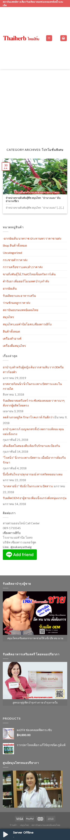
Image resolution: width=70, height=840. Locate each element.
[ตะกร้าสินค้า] (63, 38)
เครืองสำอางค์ (12, 338)
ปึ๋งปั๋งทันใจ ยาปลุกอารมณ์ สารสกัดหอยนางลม (33, 474)
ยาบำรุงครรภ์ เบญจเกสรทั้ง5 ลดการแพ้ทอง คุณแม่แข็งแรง (33, 431)
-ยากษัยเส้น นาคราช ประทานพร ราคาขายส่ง (32, 238)
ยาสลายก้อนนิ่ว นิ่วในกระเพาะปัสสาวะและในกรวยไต (32, 386)
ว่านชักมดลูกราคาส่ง (16, 302)
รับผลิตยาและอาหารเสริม (19, 295)
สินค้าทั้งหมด (11, 331)
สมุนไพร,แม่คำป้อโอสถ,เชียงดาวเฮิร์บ (27, 324)
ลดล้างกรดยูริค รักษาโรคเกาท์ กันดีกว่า (28, 417)
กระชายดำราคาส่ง (15, 260)
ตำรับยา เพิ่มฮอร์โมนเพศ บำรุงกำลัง (26, 281)
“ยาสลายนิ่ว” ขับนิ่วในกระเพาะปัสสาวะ (28, 486)
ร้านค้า (13, 825)
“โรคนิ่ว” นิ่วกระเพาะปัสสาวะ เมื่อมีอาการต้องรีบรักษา (34, 460)
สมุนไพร (8, 317)
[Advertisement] (35, 105)
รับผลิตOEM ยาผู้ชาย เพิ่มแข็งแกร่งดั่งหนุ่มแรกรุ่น (34, 498)
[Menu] (49, 38)
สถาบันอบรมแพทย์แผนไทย (20, 310)
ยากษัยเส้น (10, 288)
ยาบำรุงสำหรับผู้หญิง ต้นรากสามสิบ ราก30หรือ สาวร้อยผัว (33, 369)
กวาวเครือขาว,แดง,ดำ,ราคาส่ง (23, 267)
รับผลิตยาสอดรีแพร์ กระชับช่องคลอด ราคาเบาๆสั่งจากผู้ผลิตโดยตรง (34, 403)
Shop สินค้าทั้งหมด (15, 245)
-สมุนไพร (24, 825)
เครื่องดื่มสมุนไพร (14, 345)
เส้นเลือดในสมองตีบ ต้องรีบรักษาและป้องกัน (31, 445)
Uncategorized (12, 252)
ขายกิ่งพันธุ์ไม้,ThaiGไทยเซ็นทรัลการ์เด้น (29, 274)
